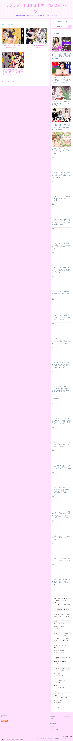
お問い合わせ (53, 726)
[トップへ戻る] (70, 738)
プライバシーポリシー (55, 729)
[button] (70, 27)
